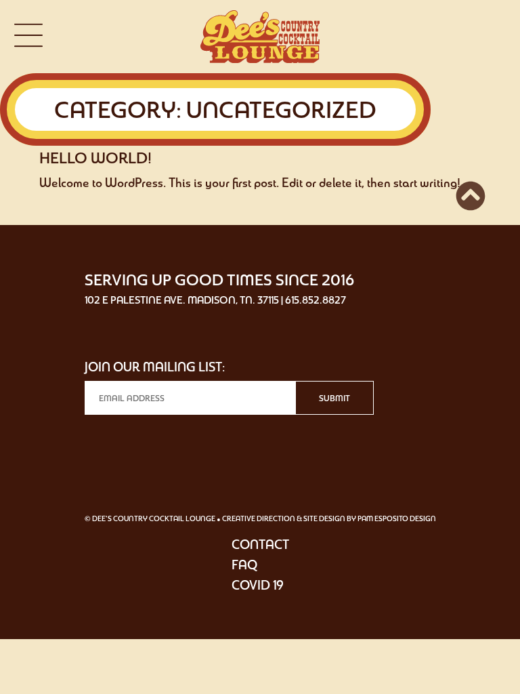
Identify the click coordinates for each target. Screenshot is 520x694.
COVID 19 (258, 585)
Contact (260, 544)
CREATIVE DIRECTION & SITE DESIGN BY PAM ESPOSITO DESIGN (329, 518)
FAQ (244, 564)
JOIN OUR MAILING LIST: (155, 367)
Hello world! (95, 157)
